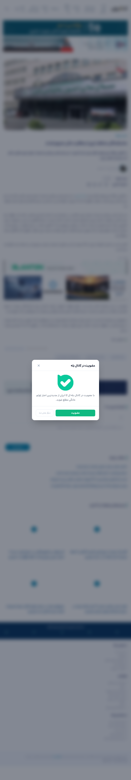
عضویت (75, 413)
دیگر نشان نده (44, 412)
